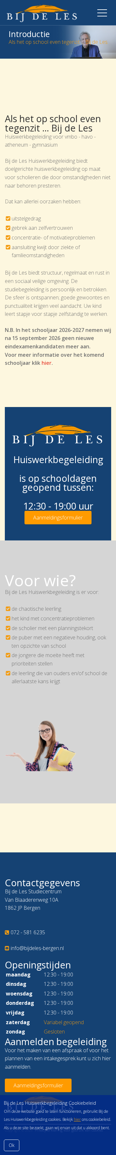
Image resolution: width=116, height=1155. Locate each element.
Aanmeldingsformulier (58, 517)
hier (77, 1119)
